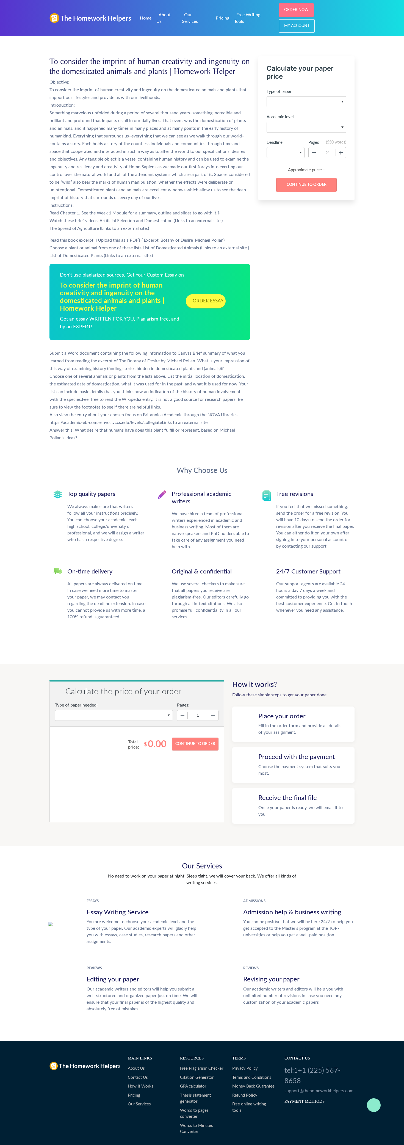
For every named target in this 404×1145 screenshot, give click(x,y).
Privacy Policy (245, 1068)
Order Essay (208, 301)
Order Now (296, 10)
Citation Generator (197, 1077)
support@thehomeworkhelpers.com (318, 1091)
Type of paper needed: (76, 705)
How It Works (140, 1086)
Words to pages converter (194, 1113)
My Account (296, 26)
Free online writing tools (249, 1107)
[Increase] (341, 152)
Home (145, 18)
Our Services (139, 1104)
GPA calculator (193, 1086)
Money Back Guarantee (253, 1086)
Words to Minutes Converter (196, 1129)
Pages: (183, 705)
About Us (136, 1068)
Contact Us (138, 1077)
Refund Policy (244, 1095)
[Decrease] (314, 152)
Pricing (222, 18)
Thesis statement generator (195, 1098)
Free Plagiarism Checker (201, 1068)
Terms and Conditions (251, 1077)
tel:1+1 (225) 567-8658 (312, 1076)
